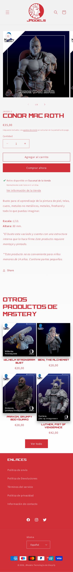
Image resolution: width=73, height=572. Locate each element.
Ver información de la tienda (24, 190)
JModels (29, 565)
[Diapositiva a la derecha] (45, 104)
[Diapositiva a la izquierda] (28, 104)
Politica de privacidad (20, 495)
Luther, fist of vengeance (53, 426)
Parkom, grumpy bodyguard (19, 418)
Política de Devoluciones (22, 478)
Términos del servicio (20, 487)
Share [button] (10, 270)
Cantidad (8, 136)
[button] (7, 12)
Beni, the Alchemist (53, 360)
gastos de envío (30, 130)
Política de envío (17, 470)
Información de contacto (22, 504)
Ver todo (36, 443)
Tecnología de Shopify (44, 565)
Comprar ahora (36, 168)
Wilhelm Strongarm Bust (19, 361)
